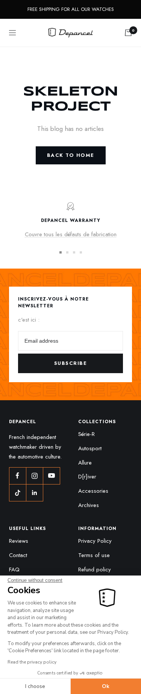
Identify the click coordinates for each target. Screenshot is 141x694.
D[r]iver (87, 476)
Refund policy (94, 569)
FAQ (14, 569)
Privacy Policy (95, 541)
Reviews (18, 541)
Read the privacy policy (32, 662)
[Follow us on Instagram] (34, 475)
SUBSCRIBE (70, 363)
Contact (18, 555)
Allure (85, 463)
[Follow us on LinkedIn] (34, 492)
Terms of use (94, 555)
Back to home (70, 155)
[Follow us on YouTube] (51, 475)
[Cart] (128, 32)
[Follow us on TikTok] (17, 492)
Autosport (90, 448)
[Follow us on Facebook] (17, 475)
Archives (88, 505)
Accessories (93, 491)
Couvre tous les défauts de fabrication (71, 234)
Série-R (86, 434)
